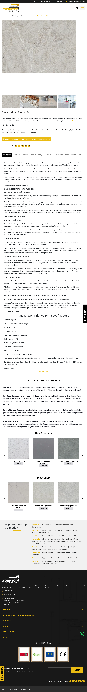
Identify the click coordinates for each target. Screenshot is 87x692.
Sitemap (64, 681)
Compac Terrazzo (57, 558)
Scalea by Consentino (63, 530)
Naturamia (61, 552)
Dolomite (35, 563)
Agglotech (46, 558)
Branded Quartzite (48, 552)
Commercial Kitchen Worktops (58, 130)
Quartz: (35, 547)
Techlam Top (68, 525)
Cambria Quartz (67, 547)
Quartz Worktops (13, 16)
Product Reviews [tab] (77, 155)
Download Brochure (11, 139)
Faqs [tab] (67, 155)
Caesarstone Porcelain (56, 539)
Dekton (69, 539)
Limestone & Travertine (48, 563)
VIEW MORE (18, 464)
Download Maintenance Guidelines (37, 139)
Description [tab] (7, 155)
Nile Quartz (63, 549)
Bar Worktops (15, 130)
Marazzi (42, 541)
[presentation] (5, 455)
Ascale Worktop (47, 525)
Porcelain (36, 539)
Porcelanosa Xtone (66, 541)
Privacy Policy (54, 681)
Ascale (55, 541)
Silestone (45, 547)
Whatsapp (59, 2)
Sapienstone (36, 527)
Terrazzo (35, 558)
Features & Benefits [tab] (21, 155)
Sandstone (51, 561)
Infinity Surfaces (39, 544)
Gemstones (70, 561)
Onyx (58, 561)
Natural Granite (44, 532)
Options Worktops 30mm (16, 132)
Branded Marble (47, 536)
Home (4, 16)
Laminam (58, 525)
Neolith (49, 541)
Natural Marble (74, 536)
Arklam (44, 539)
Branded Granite (48, 530)
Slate (44, 561)
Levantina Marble (61, 536)
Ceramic (35, 525)
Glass (63, 561)
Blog (33, 2)
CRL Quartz (42, 549)
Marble (35, 536)
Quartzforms (52, 549)
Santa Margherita (71, 558)
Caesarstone (25, 16)
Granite (35, 530)
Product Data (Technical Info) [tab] (42, 155)
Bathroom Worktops (28, 130)
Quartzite (36, 552)
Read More (76, 121)
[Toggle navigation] (82, 8)
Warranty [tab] (59, 155)
